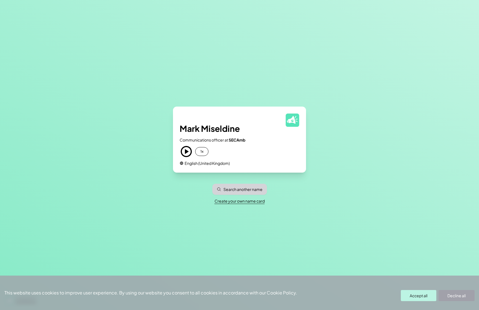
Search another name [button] (243, 189)
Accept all (418, 295)
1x (201, 151)
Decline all (456, 295)
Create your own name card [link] (240, 200)
